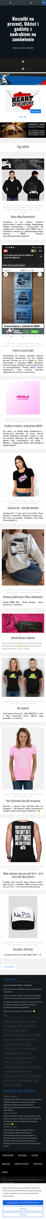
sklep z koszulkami (34, 1076)
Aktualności (19, 205)
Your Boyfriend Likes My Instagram (23, 800)
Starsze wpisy (10, 967)
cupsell (20, 1026)
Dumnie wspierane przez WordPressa (15, 1180)
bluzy (27, 1021)
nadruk (27, 1044)
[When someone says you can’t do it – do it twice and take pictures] (23, 841)
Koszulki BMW (36, 590)
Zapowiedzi (33, 503)
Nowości (10, 207)
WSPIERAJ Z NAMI (10, 1126)
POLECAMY (34, 1155)
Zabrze (36, 1080)
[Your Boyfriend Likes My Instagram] (23, 758)
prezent (6, 1062)
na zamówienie (9, 1058)
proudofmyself (9, 1076)
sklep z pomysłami (10, 1080)
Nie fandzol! (23, 708)
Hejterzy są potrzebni (23, 350)
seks (24, 1076)
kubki (21, 1044)
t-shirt (20, 1080)
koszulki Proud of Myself (27, 1040)
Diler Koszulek (8, 1031)
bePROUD (7, 1021)
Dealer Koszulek (29, 1026)
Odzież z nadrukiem (20, 207)
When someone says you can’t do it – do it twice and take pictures (23, 875)
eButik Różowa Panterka (23, 638)
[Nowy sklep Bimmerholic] (23, 179)
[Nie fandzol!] (23, 677)
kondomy (37, 1035)
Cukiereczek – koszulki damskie (23, 508)
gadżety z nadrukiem (11, 1035)
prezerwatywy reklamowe (12, 1067)
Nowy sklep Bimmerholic (23, 216)
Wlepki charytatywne (10, 1096)
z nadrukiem (16, 1085)
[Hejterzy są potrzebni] (23, 292)
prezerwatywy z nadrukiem (32, 1067)
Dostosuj (23, 1209)
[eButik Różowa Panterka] (23, 623)
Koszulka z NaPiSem (23, 949)
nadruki (18, 1049)
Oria (39, 1180)
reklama (18, 1076)
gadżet (17, 1031)
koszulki (14, 1040)
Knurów (28, 1035)
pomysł (18, 1058)
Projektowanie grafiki (18, 210)
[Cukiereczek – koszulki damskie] (23, 475)
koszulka (7, 1040)
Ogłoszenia (31, 207)
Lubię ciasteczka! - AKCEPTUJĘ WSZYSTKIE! (23, 1203)
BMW (33, 1021)
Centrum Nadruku (10, 1026)
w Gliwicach (28, 1080)
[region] (23, 1201)
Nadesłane (9, 592)
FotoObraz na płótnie (10, 1112)
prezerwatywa (16, 1062)
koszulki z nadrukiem (11, 1044)
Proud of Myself (25, 1071)
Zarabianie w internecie (33, 421)
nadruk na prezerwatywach (13, 1053)
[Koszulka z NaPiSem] (23, 917)
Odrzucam (23, 1215)
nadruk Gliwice (9, 1049)
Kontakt (5, 1172)
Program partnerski (19, 421)
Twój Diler (29, 210)
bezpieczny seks (18, 1021)
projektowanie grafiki (11, 1071)
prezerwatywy (27, 1062)
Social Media (22, 1155)
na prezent (27, 1053)
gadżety (24, 1031)
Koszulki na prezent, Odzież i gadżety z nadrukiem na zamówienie (23, 29)
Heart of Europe (35, 111)
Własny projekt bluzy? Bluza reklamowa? (23, 597)
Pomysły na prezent (15, 346)
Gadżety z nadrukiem (30, 205)
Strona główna (7, 1155)
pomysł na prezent (29, 1058)
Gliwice (22, 1035)
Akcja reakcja (21, 343)
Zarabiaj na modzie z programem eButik (23, 426)
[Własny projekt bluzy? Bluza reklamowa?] (23, 557)
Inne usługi (6, 1164)
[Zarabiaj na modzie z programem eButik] (23, 398)
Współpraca (37, 1164)
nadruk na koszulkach (30, 1049)
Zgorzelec (7, 1085)
